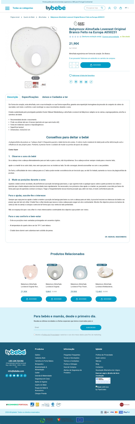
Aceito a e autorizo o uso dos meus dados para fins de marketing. (68, 335)
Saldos (50, 265)
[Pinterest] (76, 81)
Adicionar (97, 65)
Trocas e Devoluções (71, 358)
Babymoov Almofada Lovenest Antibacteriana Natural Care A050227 (105, 285)
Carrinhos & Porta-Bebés (44, 361)
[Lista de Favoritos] (115, 8)
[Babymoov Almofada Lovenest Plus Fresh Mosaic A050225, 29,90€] (80, 272)
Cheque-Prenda (41, 394)
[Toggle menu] (8, 8)
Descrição (12, 97)
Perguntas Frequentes (72, 355)
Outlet (37, 373)
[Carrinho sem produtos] (121, 8)
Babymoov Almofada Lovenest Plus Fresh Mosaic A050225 (79, 285)
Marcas (98, 361)
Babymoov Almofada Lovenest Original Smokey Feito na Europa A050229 (55, 285)
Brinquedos (39, 364)
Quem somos (101, 358)
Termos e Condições (71, 361)
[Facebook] (70, 81)
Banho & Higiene (41, 382)
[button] (67, 420)
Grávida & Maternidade (43, 376)
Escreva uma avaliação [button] (110, 37)
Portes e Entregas (70, 364)
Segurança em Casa (42, 379)
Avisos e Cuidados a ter (55, 97)
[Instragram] (81, 81)
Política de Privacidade (50, 335)
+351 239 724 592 (15, 361)
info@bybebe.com (16, 371)
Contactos (99, 367)
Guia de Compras (70, 367)
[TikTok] (91, 81)
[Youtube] (86, 81)
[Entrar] (109, 8)
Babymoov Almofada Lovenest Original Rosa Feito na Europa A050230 (30, 285)
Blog (97, 364)
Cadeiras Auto (40, 358)
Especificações (30, 97)
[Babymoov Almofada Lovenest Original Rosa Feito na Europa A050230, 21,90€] (30, 272)
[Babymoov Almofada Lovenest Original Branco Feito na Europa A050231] (35, 85)
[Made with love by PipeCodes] (102, 388)
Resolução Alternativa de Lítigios (108, 370)
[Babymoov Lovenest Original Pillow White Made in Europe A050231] (28, 85)
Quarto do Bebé (41, 385)
